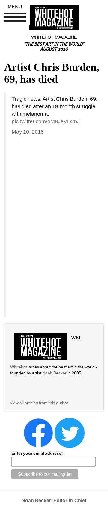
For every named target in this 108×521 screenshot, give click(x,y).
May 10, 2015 (28, 132)
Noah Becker (55, 373)
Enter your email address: (37, 453)
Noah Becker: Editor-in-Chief (54, 500)
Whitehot (18, 367)
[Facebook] (38, 432)
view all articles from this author (39, 402)
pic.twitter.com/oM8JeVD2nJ (46, 121)
